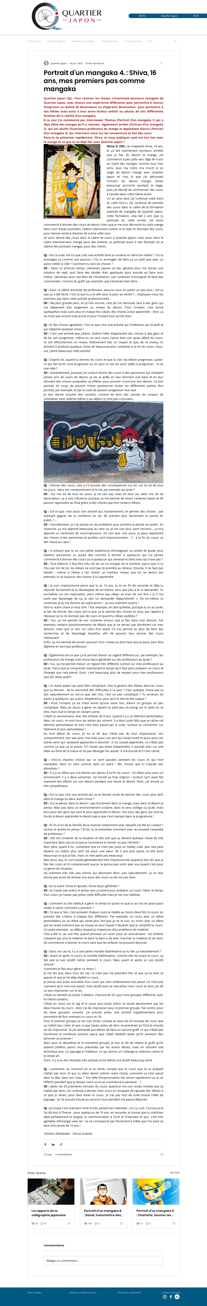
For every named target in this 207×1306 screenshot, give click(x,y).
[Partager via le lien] (61, 1144)
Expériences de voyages (83, 41)
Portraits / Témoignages (57, 1133)
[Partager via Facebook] (45, 1144)
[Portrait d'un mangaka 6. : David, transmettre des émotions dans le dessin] (103, 1192)
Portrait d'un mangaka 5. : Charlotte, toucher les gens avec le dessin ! (155, 1213)
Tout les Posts (34, 41)
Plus (150, 41)
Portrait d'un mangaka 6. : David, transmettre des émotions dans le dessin (103, 1213)
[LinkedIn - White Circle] (177, 1296)
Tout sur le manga (82, 1133)
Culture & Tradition (56, 41)
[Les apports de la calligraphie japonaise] (51, 1192)
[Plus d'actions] (161, 63)
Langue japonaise (109, 41)
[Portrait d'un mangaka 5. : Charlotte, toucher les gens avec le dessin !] (156, 1192)
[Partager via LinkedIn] (53, 1144)
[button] (175, 41)
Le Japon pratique (132, 41)
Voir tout (175, 1172)
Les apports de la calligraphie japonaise (49, 1213)
